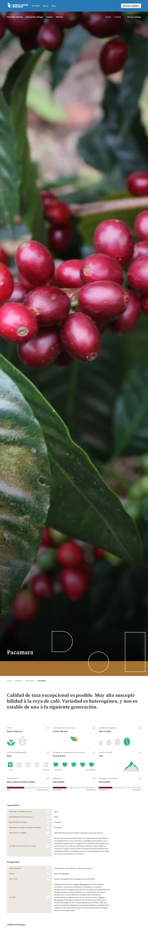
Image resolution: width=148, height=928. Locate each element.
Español (118, 17)
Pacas (76, 884)
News (54, 6)
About (45, 6)
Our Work (36, 6)
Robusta (59, 17)
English (108, 17)
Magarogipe (84, 884)
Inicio (10, 681)
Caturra (101, 897)
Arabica (49, 17)
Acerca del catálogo (34, 17)
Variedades (30, 681)
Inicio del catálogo (15, 17)
